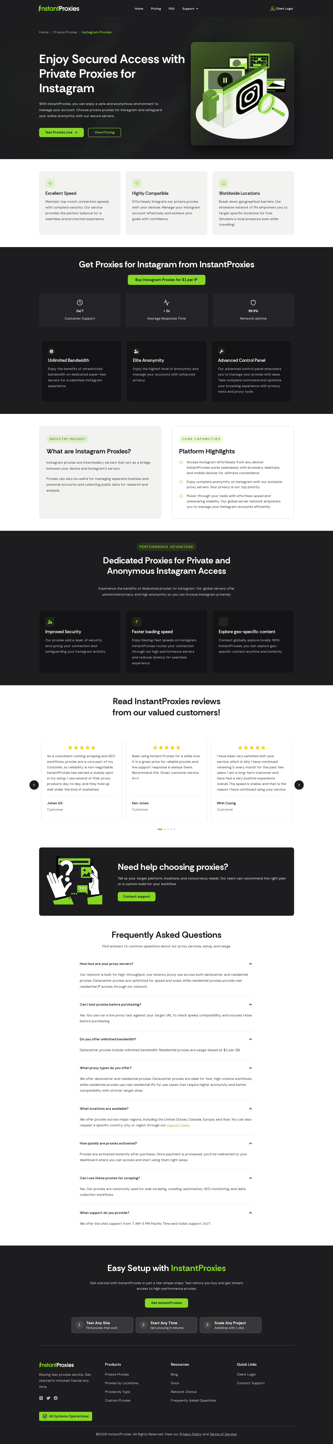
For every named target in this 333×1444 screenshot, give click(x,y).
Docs (175, 1383)
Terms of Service (222, 1434)
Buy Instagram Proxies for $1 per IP (166, 279)
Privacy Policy (191, 1434)
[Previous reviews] (34, 785)
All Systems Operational (69, 1416)
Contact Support (251, 1383)
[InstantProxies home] (58, 8)
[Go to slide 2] (163, 829)
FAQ (171, 9)
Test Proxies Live (58, 132)
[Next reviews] (299, 785)
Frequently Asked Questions (193, 1400)
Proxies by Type (117, 1391)
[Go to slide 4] (171, 829)
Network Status (184, 1391)
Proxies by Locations (121, 1383)
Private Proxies (65, 32)
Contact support (136, 896)
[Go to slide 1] (158, 829)
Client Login (284, 9)
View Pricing (105, 132)
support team (178, 1125)
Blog (174, 1374)
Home (139, 9)
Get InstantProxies (166, 1303)
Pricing (156, 9)
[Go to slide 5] (174, 829)
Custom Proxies (117, 1400)
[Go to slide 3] (168, 829)
